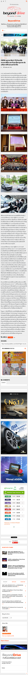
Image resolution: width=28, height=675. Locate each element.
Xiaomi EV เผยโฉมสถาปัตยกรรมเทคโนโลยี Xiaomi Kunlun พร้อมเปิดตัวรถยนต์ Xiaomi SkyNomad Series (16, 574)
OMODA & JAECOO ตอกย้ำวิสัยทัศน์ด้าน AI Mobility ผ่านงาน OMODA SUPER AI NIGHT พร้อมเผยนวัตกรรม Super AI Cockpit (16, 567)
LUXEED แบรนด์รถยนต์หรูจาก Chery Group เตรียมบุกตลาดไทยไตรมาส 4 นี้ (16, 560)
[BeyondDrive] (14, 17)
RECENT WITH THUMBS (7, 547)
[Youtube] (1, 1)
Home (3, 668)
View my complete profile (8, 636)
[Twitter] (3, 1)
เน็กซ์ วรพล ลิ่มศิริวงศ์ (6, 633)
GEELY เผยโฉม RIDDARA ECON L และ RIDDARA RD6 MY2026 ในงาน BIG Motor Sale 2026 (16, 553)
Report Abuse (5, 640)
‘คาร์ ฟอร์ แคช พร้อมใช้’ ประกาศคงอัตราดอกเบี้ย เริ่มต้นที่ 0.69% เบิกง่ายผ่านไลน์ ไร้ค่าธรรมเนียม (14, 360)
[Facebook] (5, 1)
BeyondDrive (14, 20)
